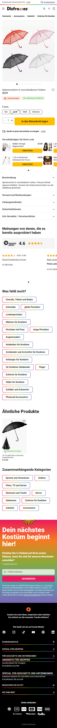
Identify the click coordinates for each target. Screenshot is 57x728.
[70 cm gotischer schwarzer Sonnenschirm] (14, 436)
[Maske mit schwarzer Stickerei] (47, 160)
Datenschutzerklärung (32, 595)
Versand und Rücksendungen (16, 195)
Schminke (11, 307)
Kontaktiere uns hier (10, 666)
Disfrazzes (31, 724)
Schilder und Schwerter (17, 389)
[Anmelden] (49, 8)
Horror (38, 493)
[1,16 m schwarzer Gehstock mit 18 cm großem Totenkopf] (6, 160)
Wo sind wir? (8, 692)
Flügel (42, 367)
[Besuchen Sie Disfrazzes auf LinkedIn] (53, 632)
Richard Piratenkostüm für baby (14, 260)
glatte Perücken (32, 307)
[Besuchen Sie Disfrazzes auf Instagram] (14, 632)
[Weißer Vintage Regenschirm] (6, 147)
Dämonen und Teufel (16, 493)
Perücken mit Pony (15, 329)
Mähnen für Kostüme (16, 322)
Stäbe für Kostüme (15, 382)
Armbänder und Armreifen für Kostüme (25, 352)
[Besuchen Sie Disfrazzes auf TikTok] (23, 632)
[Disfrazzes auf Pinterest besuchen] (43, 632)
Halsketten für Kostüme (17, 344)
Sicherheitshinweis (11, 209)
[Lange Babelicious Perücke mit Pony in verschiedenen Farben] (47, 147)
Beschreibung (9, 177)
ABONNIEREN (28, 578)
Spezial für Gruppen (12, 649)
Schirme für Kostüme (16, 374)
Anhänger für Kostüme (17, 359)
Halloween (11, 500)
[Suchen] (44, 8)
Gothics (42, 478)
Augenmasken (13, 337)
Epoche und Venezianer (17, 478)
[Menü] (3, 8)
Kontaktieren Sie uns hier (12, 679)
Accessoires (29, 508)
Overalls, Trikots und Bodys (19, 299)
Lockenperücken (14, 314)
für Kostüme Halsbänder (18, 367)
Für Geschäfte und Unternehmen (19, 656)
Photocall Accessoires (17, 397)
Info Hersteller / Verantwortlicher (18, 216)
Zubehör (10, 508)
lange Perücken (41, 329)
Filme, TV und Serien (16, 485)
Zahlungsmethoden (12, 202)
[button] (28, 170)
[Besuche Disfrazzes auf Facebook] (4, 632)
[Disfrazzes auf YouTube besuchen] (33, 632)
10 (40, 84)
